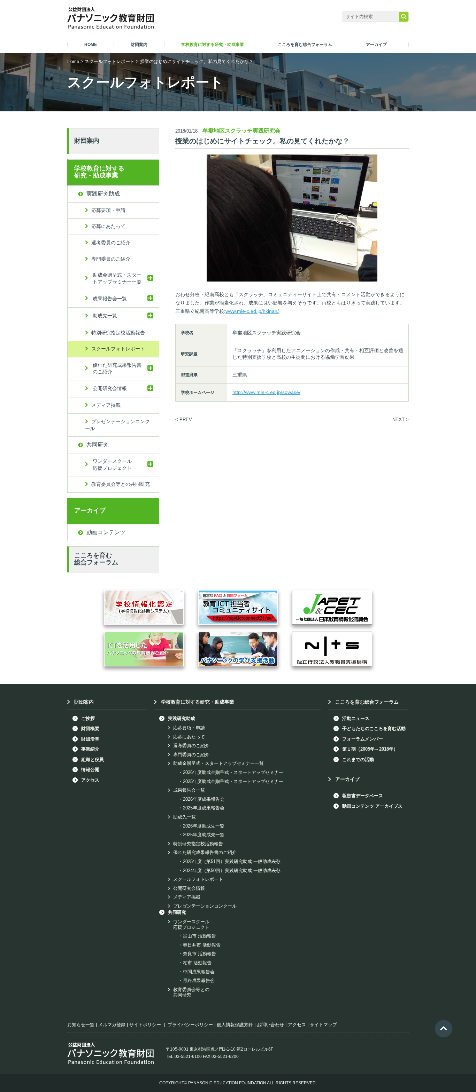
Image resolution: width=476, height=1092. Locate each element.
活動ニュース (355, 718)
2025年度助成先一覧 (203, 834)
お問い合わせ (270, 1024)
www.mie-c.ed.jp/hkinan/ (252, 311)
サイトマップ (323, 1024)
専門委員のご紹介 (110, 259)
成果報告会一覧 (110, 298)
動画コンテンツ (105, 532)
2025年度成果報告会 (203, 807)
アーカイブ (90, 510)
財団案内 (86, 140)
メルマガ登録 (111, 1024)
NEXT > (400, 419)
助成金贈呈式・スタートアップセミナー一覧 (117, 278)
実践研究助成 (103, 194)
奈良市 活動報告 (199, 953)
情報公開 (90, 769)
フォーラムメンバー (362, 739)
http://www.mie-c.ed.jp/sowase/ (266, 392)
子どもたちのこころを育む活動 (374, 728)
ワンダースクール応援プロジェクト (112, 464)
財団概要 (90, 728)
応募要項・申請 (108, 210)
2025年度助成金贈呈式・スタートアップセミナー (233, 781)
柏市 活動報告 (197, 962)
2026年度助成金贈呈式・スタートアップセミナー (233, 772)
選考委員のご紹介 (110, 242)
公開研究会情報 (110, 388)
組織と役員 (92, 759)
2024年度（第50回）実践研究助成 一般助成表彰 (232, 870)
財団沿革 (90, 739)
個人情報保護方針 (235, 1024)
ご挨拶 (88, 718)
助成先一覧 (105, 315)
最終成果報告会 (199, 980)
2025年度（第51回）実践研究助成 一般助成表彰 (232, 861)
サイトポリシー (145, 1024)
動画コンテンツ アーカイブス (372, 806)
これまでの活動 (358, 759)
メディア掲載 (106, 405)
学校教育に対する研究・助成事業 (99, 172)
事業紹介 (90, 749)
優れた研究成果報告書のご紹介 (117, 368)
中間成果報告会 (199, 971)
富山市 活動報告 (199, 936)
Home (73, 61)
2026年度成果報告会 (203, 799)
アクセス (90, 780)
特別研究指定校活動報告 (118, 332)
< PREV (183, 419)
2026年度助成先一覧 (203, 826)
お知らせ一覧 (80, 1024)
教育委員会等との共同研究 (120, 484)
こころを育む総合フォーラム (96, 559)
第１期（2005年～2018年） (370, 749)
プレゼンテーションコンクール (117, 425)
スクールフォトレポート (110, 61)
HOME (90, 44)
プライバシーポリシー (190, 1024)
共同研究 (97, 445)
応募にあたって (108, 226)
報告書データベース (362, 795)
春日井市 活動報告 (202, 945)
